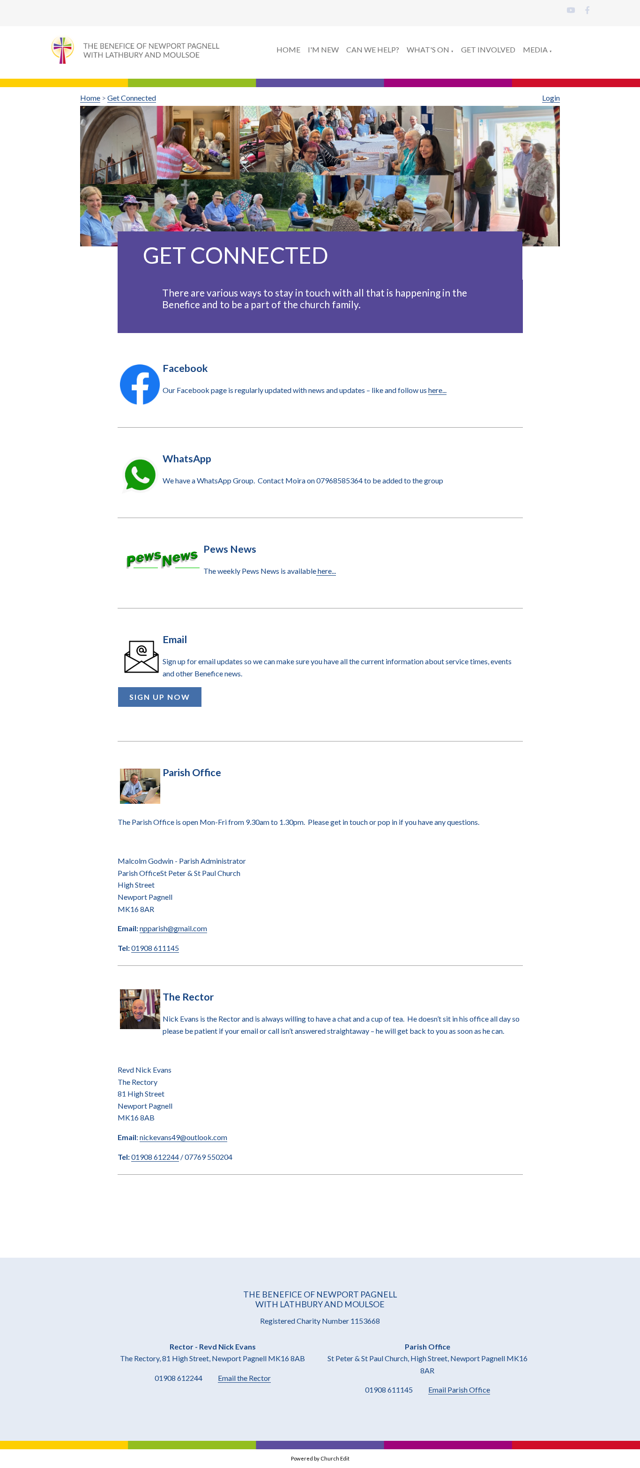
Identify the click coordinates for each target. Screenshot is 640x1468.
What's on (428, 49)
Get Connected (131, 97)
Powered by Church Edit (320, 1458)
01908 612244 (155, 1156)
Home (288, 49)
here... (437, 390)
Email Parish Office (459, 1389)
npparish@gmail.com (173, 928)
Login (551, 97)
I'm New (323, 49)
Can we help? (372, 49)
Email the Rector (244, 1377)
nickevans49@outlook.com (183, 1137)
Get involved (488, 49)
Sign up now (159, 696)
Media (535, 49)
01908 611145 (155, 947)
